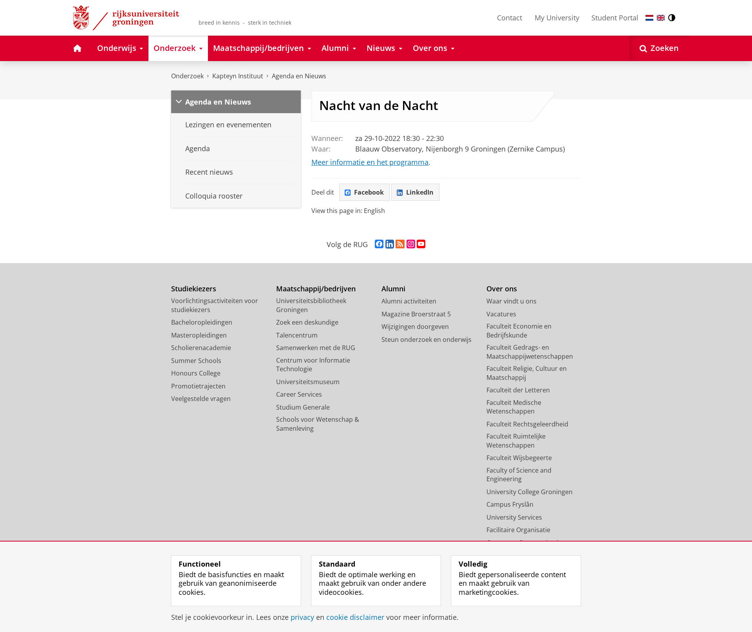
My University (557, 17)
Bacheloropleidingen (201, 322)
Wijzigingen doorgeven (415, 326)
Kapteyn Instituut (237, 76)
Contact (509, 17)
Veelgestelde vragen (201, 398)
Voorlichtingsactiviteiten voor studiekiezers (214, 305)
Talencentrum (297, 335)
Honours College (196, 373)
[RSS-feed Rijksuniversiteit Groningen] (400, 244)
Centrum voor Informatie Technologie (313, 365)
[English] (661, 18)
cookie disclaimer (355, 617)
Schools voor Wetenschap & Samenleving (317, 424)
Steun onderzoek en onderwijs (426, 339)
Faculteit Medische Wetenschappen (513, 407)
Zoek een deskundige (307, 322)
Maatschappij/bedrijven (316, 288)
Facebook (369, 192)
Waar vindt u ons (511, 301)
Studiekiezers (193, 288)
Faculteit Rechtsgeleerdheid (527, 424)
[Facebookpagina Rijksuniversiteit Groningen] (379, 244)
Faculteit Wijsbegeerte (519, 457)
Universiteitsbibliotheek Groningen (311, 305)
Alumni (393, 288)
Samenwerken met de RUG (315, 347)
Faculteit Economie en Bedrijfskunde (518, 330)
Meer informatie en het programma (369, 162)
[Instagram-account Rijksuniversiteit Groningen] (411, 244)
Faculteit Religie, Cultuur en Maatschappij (526, 373)
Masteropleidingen (199, 335)
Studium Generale (303, 407)
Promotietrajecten (198, 386)
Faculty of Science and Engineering (518, 475)
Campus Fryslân (509, 504)
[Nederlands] (649, 18)
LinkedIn (420, 192)
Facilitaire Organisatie (518, 529)
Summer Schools (196, 360)
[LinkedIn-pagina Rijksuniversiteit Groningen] (389, 244)
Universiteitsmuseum (308, 381)
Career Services (299, 394)
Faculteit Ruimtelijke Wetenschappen (516, 441)
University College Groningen (529, 492)
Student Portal (614, 17)
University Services (514, 517)
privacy (302, 617)
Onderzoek (187, 76)
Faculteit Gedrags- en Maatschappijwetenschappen (529, 352)
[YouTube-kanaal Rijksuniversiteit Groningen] (421, 244)
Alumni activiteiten (408, 301)
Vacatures (501, 314)
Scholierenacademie (201, 347)
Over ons (501, 288)
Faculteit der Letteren (518, 390)
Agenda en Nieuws (299, 76)
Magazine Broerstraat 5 (416, 314)
